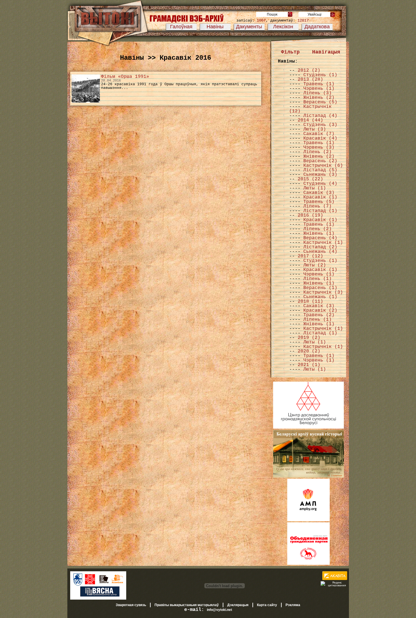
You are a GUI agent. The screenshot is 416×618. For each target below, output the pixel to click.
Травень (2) (318, 315)
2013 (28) (310, 79)
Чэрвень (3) (318, 147)
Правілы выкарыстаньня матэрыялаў (187, 605)
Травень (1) (318, 84)
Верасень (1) (320, 287)
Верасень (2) (320, 161)
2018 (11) (310, 301)
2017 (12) (310, 256)
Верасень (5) (320, 102)
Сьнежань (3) (320, 174)
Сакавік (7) (318, 133)
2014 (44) (310, 120)
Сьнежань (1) (320, 297)
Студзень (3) (320, 124)
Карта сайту (267, 605)
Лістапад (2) (320, 247)
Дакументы (249, 26)
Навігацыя (326, 52)
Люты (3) (314, 129)
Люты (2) (314, 265)
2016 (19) (310, 215)
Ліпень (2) (317, 152)
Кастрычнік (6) (323, 165)
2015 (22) (310, 179)
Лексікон (283, 26)
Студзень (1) (320, 75)
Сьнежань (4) (320, 251)
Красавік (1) (320, 197)
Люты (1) (314, 188)
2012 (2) (309, 70)
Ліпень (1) (317, 278)
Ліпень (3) (317, 93)
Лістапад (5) (320, 170)
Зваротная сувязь (131, 605)
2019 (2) (309, 337)
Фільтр (290, 52)
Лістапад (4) (320, 115)
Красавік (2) (320, 310)
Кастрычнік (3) (323, 292)
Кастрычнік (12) (310, 109)
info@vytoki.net (219, 610)
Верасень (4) (320, 238)
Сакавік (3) (318, 192)
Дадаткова (317, 26)
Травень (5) (318, 201)
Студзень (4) (320, 183)
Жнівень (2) (318, 97)
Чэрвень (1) (318, 88)
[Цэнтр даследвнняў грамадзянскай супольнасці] (308, 427)
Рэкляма (293, 605)
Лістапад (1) (320, 210)
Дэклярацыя (237, 605)
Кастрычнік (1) (323, 242)
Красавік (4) (320, 138)
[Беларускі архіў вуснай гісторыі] (308, 476)
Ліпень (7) (317, 206)
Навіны (215, 26)
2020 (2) (309, 351)
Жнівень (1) (318, 233)
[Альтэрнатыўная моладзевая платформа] (308, 520)
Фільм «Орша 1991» (125, 76)
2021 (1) (309, 364)
